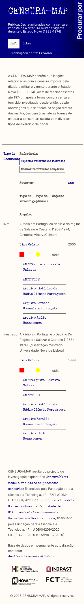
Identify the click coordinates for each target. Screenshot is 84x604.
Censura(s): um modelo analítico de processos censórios (38, 483)
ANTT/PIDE (31, 279)
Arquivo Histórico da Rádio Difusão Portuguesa (44, 291)
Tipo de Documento (11, 156)
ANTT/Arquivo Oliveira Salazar (41, 267)
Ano (71, 183)
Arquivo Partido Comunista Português (40, 306)
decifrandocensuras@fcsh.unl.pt (35, 556)
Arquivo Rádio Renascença (34, 320)
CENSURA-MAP (38, 12)
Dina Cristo (29, 244)
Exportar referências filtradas (43, 161)
